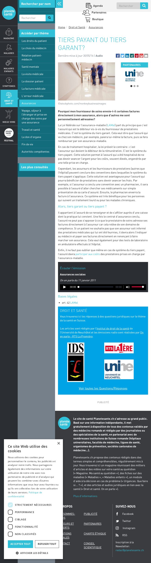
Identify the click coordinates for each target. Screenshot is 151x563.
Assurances (29, 103)
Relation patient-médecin (32, 57)
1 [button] (131, 86)
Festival (9, 140)
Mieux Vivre (9, 122)
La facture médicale (33, 88)
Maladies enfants (9, 69)
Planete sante (9, 13)
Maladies (9, 53)
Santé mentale (30, 66)
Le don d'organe (31, 137)
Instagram (129, 528)
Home (61, 27)
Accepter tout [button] (20, 544)
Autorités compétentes (35, 151)
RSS (124, 535)
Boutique (98, 19)
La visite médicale (32, 74)
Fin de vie (27, 144)
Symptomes (9, 86)
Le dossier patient (32, 81)
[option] (134, 75)
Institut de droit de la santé (113, 328)
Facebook (128, 513)
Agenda (98, 5)
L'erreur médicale (32, 96)
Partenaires (98, 12)
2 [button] (134, 86)
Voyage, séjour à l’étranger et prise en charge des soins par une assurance (34, 116)
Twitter (126, 521)
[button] (118, 56)
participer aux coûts (88, 254)
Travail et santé (31, 129)
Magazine (9, 38)
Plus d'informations (85, 496)
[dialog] (33, 499)
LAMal (111, 125)
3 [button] (138, 86)
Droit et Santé (8, 102)
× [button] (58, 443)
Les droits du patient (34, 40)
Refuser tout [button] (47, 544)
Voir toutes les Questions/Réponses (103, 388)
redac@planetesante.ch (130, 550)
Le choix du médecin (34, 48)
